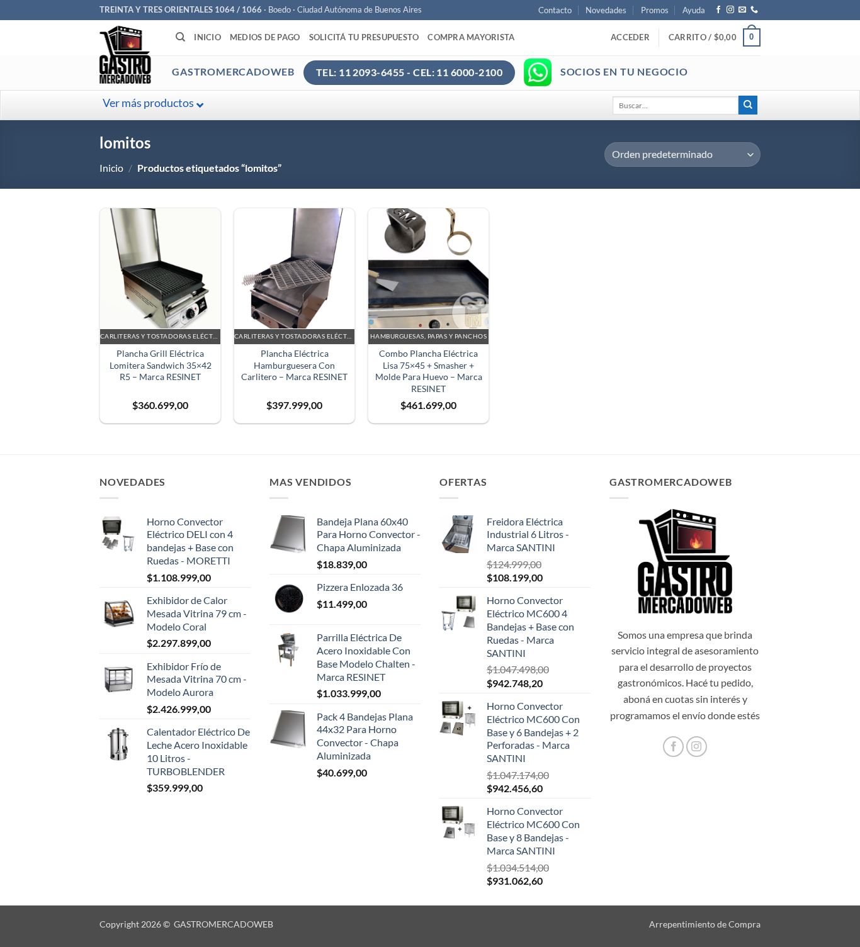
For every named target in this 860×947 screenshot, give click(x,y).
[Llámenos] (754, 10)
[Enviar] (747, 105)
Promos (655, 10)
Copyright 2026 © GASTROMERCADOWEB (186, 924)
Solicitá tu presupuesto (364, 37)
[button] (630, 37)
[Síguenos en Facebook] (718, 10)
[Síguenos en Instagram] (730, 10)
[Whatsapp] (538, 72)
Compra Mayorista (470, 37)
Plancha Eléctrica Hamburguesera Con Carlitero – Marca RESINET (294, 365)
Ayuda (693, 10)
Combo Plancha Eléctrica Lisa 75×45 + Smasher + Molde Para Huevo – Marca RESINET (428, 371)
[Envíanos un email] (742, 10)
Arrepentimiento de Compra (705, 924)
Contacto (555, 10)
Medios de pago (265, 37)
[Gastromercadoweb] (175, 55)
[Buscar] (180, 37)
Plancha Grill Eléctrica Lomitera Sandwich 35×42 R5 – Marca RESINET (161, 365)
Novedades (606, 10)
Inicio (207, 37)
